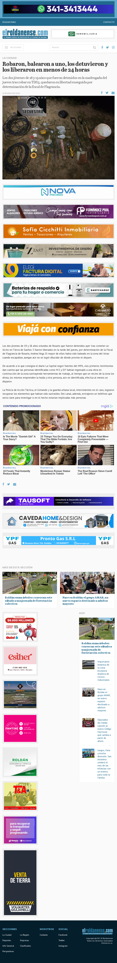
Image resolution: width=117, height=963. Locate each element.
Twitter (61, 940)
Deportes (6, 940)
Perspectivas (8, 951)
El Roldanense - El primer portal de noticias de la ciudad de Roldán (25, 34)
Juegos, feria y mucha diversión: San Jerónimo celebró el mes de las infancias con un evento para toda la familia (104, 764)
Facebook (62, 934)
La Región (24, 934)
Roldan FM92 (9, 22)
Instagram (62, 945)
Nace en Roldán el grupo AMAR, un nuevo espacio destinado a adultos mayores (104, 700)
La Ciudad (6, 934)
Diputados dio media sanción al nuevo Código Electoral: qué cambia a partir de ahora (104, 730)
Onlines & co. (107, 943)
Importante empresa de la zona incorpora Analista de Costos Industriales (104, 670)
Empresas (24, 940)
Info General (8, 945)
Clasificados (25, 945)
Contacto (109, 22)
